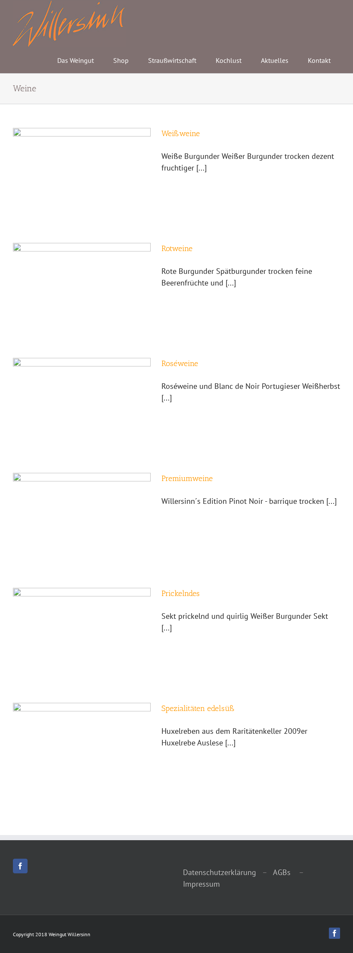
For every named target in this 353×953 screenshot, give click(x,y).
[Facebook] (20, 866)
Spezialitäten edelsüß (198, 708)
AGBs (281, 872)
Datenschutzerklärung (219, 872)
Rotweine (176, 248)
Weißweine (180, 133)
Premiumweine (187, 478)
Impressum (201, 884)
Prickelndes (180, 593)
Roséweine (179, 363)
